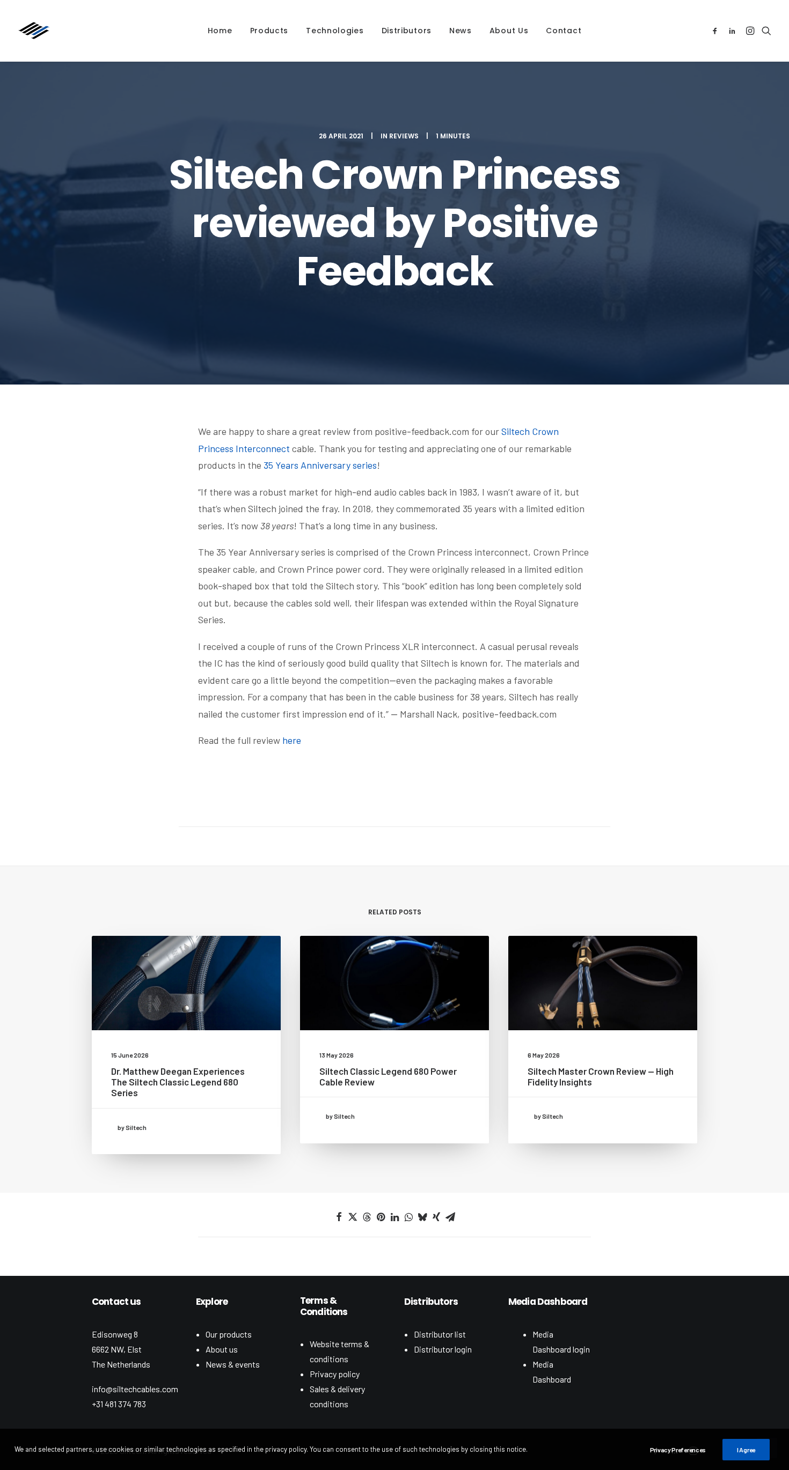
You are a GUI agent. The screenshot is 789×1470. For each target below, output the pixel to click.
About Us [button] (509, 30)
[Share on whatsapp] (408, 1216)
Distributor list (440, 1334)
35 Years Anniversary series (320, 465)
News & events (233, 1364)
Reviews (404, 136)
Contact (563, 30)
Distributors (407, 30)
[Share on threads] (366, 1216)
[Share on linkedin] (394, 1216)
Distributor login (443, 1349)
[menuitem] (220, 30)
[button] (717, 30)
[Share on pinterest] (380, 1216)
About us (222, 1349)
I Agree (746, 1449)
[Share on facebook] (338, 1216)
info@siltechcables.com (135, 1389)
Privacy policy (335, 1374)
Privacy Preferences (678, 1449)
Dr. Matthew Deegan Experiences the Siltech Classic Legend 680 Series (178, 1082)
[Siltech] (34, 30)
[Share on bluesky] (422, 1216)
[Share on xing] (436, 1216)
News (460, 30)
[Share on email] (450, 1216)
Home (220, 30)
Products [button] (269, 30)
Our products (229, 1334)
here (291, 740)
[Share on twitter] (352, 1216)
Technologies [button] (334, 30)
